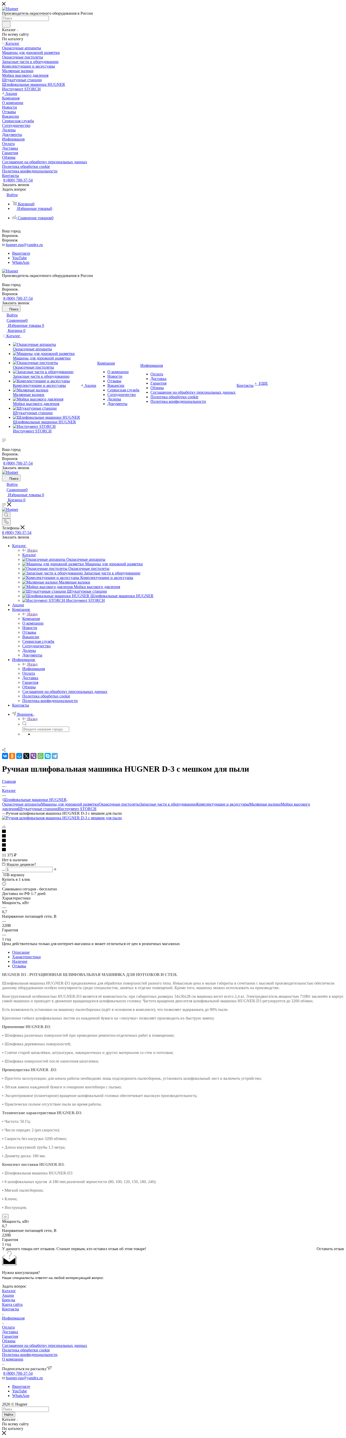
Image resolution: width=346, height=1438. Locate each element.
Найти (8, 1414)
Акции (8, 1295)
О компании (12, 1359)
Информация (33, 669)
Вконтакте (21, 253)
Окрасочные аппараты (21, 804)
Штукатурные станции (38, 809)
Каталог (29, 555)
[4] (173, 845)
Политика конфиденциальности (29, 1354)
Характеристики (26, 957)
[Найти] (6, 24)
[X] (26, 756)
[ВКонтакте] (5, 756)
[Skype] (48, 756)
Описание (21, 952)
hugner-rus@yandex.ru (24, 245)
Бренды (8, 1300)
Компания (31, 618)
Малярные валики (265, 804)
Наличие (19, 961)
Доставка (10, 1332)
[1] (173, 831)
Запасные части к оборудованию (168, 804)
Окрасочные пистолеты (119, 804)
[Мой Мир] (19, 756)
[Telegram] (55, 756)
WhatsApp (20, 262)
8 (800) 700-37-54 (18, 180)
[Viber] (33, 756)
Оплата (8, 1327)
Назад (32, 550)
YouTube (19, 258)
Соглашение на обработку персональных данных (44, 1345)
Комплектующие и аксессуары (222, 804)
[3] (173, 840)
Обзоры (8, 1341)
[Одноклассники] (12, 756)
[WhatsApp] (40, 756)
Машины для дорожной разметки (70, 804)
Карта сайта (12, 1304)
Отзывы (19, 966)
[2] (173, 836)
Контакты (10, 1309)
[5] (173, 850)
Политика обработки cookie (26, 1350)
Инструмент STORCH (77, 809)
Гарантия (10, 1336)
